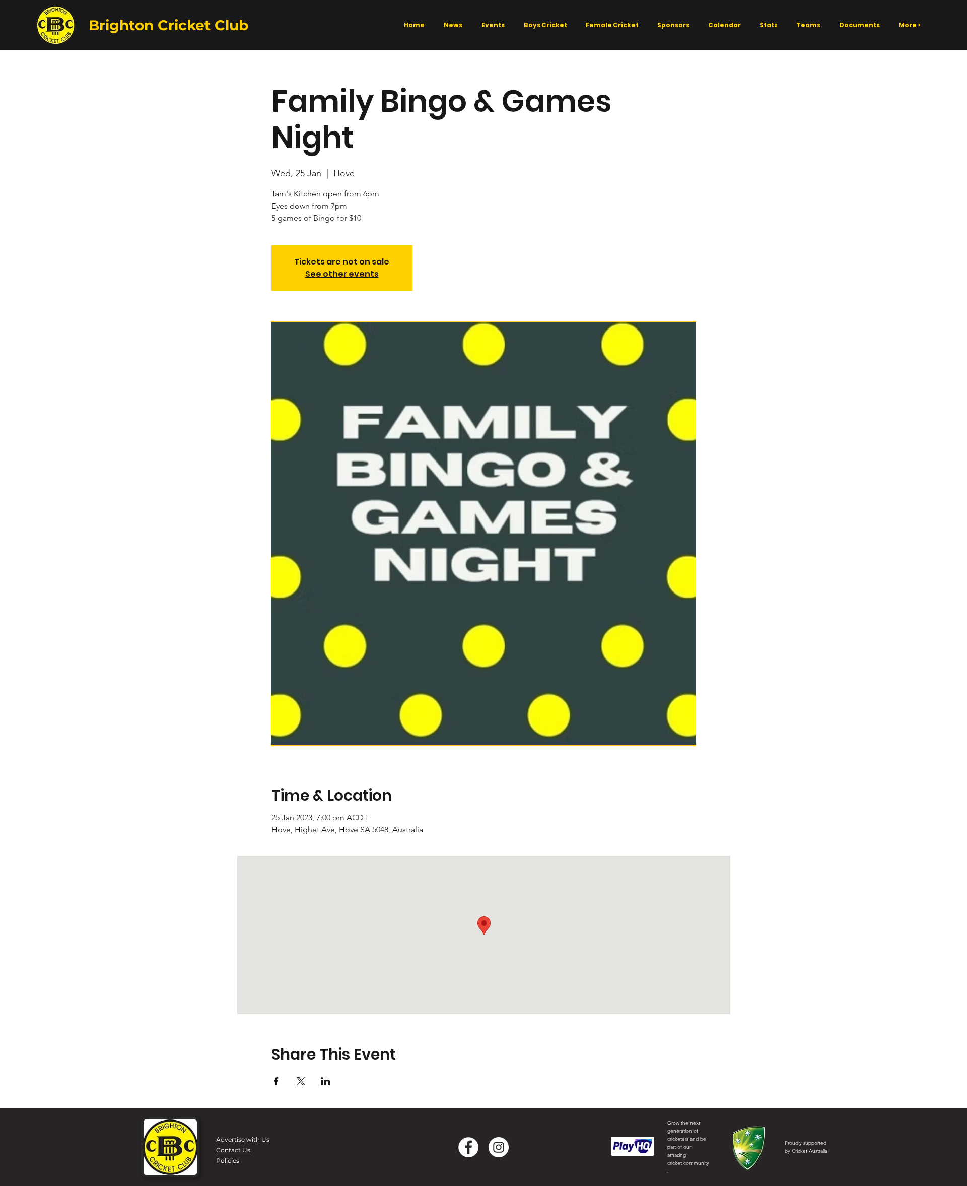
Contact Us (233, 1150)
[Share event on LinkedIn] (325, 1081)
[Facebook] (468, 1147)
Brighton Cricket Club (168, 25)
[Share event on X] (301, 1081)
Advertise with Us (242, 1139)
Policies (227, 1160)
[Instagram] (499, 1147)
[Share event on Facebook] (276, 1081)
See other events (342, 274)
